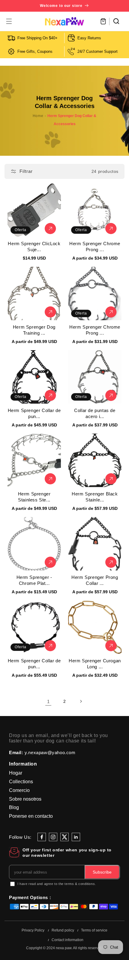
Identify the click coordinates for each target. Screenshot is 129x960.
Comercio (19, 790)
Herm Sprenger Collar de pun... (34, 413)
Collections (21, 781)
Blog (14, 807)
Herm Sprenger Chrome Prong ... (94, 246)
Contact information (67, 940)
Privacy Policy (33, 930)
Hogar (15, 772)
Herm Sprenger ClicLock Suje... (34, 246)
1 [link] (48, 701)
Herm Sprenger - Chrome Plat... (34, 580)
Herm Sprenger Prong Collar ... (94, 580)
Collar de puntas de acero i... (94, 413)
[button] (9, 21)
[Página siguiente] (80, 701)
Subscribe (102, 872)
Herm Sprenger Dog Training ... (34, 330)
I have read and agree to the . (56, 884)
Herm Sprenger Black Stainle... (95, 496)
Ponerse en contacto (31, 816)
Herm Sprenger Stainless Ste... (34, 496)
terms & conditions (79, 884)
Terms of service (94, 930)
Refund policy (63, 930)
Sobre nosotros (25, 799)
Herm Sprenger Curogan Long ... (95, 663)
